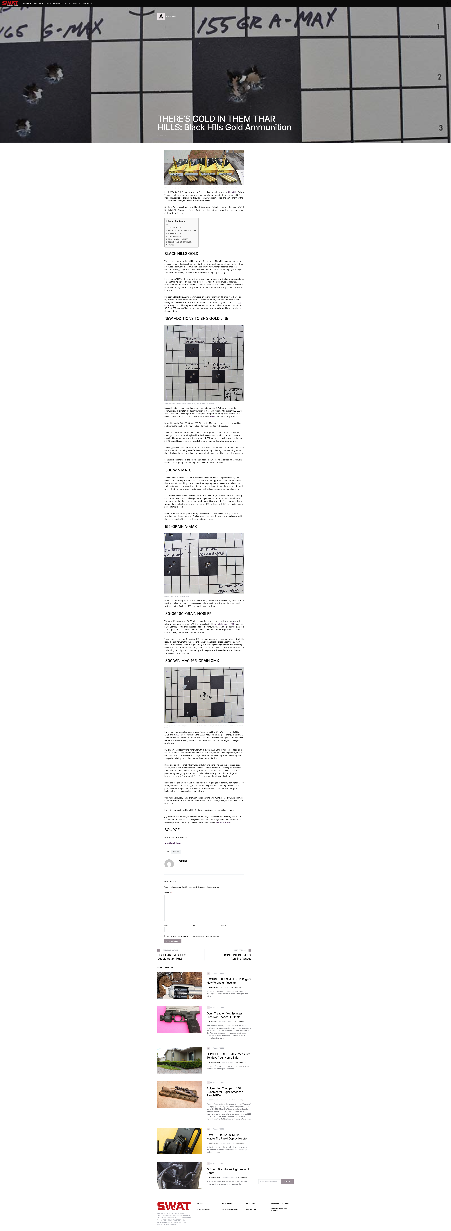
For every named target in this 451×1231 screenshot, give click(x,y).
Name (166, 925)
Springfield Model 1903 (224, 624)
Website (223, 925)
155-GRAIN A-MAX (174, 236)
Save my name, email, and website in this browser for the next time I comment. (193, 936)
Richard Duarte (214, 1062)
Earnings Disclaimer (230, 1209)
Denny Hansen (213, 987)
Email (195, 925)
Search (287, 1182)
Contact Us (251, 1209)
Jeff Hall (163, 136)
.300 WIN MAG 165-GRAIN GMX (179, 242)
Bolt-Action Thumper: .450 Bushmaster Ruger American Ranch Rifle (225, 1092)
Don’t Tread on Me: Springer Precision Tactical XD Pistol (224, 1015)
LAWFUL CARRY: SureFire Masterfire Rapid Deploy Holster (227, 1136)
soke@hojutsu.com (223, 822)
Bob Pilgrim (213, 1021)
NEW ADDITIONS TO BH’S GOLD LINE (181, 230)
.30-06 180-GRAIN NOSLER (177, 239)
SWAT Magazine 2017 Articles (279, 1210)
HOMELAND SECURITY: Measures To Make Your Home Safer (228, 1055)
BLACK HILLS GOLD (174, 228)
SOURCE (170, 245)
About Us (200, 1203)
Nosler (213, 416)
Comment (168, 892)
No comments (236, 987)
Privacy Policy (227, 1203)
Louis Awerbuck (214, 1177)
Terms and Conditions (280, 1203)
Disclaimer (250, 1203)
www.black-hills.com (173, 843)
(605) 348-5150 (170, 840)
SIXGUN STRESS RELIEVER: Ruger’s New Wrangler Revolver (229, 980)
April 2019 (176, 852)
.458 (177, 734)
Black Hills (232, 192)
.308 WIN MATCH (174, 233)
